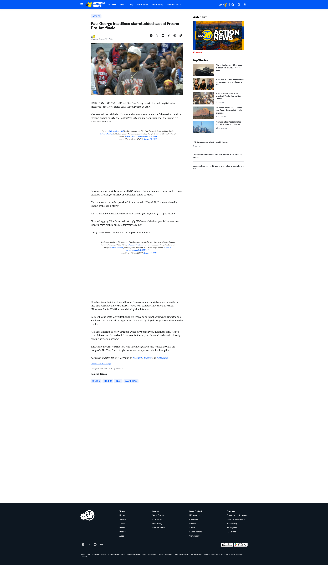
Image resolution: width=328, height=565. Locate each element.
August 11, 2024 (150, 252)
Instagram (162, 357)
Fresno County (126, 4)
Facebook (137, 357)
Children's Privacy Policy (116, 554)
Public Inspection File (181, 554)
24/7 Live (111, 4)
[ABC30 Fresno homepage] (95, 4)
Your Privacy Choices (99, 554)
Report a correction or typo (101, 364)
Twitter (148, 357)
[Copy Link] (180, 35)
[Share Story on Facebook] (151, 35)
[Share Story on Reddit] (163, 35)
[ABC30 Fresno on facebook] (83, 544)
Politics (192, 524)
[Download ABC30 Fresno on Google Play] (241, 545)
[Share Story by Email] (175, 35)
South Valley (157, 4)
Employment (232, 528)
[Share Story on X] (157, 35)
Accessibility (232, 524)
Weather (123, 519)
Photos (122, 532)
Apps (121, 536)
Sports (192, 528)
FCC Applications (196, 554)
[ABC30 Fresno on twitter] (89, 544)
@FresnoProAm (106, 133)
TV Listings (231, 532)
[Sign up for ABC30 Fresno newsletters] (101, 544)
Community (194, 536)
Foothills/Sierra (173, 4)
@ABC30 (129, 136)
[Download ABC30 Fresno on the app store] (227, 545)
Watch (122, 528)
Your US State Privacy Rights (136, 554)
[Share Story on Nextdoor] (169, 35)
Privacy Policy (85, 554)
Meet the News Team (235, 519)
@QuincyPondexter (136, 244)
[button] (81, 4)
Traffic (122, 524)
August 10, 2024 (150, 139)
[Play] (218, 35)
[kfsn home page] (87, 515)
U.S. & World (194, 515)
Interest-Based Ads (165, 554)
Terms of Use (152, 554)
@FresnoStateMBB (116, 131)
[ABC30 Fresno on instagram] (95, 544)
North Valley (142, 4)
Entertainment (195, 532)
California (193, 519)
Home (122, 515)
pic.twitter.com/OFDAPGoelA (145, 136)
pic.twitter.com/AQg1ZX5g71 (137, 250)
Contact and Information (237, 515)
